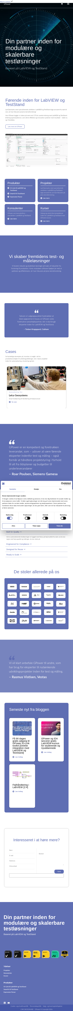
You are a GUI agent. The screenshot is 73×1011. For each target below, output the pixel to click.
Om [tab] (60, 489)
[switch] (27, 518)
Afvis (13, 526)
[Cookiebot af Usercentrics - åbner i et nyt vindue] (62, 483)
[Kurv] (62, 4)
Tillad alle (59, 526)
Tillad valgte (36, 526)
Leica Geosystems (18, 395)
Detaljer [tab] (36, 489)
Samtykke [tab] (12, 489)
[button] (6, 388)
